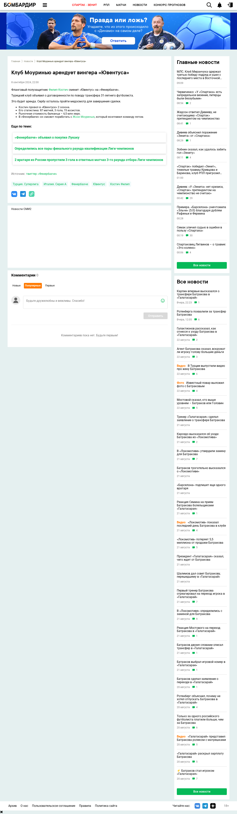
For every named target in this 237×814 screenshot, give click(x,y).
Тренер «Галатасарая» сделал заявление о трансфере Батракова (201, 418)
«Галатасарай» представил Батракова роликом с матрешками (201, 738)
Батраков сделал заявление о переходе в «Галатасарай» (197, 680)
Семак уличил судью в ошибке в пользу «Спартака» (199, 229)
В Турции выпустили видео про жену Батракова (201, 367)
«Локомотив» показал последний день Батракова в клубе (201, 524)
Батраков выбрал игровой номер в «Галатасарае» (201, 663)
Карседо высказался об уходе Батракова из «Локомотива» (197, 435)
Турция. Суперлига (26, 184)
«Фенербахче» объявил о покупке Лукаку (47, 137)
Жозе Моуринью (84, 116)
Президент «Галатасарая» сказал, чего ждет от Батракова (200, 558)
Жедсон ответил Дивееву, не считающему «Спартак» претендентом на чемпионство (198, 115)
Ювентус (99, 184)
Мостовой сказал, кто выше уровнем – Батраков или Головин (200, 401)
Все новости (201, 265)
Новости (28, 61)
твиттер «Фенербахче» (41, 174)
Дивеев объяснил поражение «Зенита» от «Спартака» (197, 134)
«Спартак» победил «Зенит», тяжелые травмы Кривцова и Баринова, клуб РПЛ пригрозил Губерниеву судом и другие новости (202, 170)
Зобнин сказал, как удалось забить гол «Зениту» (201, 151)
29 (191, 198)
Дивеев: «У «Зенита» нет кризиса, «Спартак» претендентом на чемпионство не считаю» (200, 190)
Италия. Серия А (55, 184)
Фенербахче (79, 184)
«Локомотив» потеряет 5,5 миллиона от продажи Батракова (200, 541)
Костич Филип (120, 184)
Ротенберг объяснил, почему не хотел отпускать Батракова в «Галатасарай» (198, 699)
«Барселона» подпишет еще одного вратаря (201, 486)
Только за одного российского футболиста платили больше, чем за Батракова (200, 719)
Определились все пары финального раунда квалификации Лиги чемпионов (74, 148)
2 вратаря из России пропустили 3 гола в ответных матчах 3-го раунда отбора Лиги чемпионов (89, 160)
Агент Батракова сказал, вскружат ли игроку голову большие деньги (201, 350)
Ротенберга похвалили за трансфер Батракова (201, 313)
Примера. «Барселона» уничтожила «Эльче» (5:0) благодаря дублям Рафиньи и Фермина (201, 210)
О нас (24, 805)
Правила (85, 805)
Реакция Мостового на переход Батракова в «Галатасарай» (198, 629)
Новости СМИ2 (21, 209)
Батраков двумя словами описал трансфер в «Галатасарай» (200, 646)
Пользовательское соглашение (53, 805)
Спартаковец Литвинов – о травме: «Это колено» (201, 246)
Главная (15, 61)
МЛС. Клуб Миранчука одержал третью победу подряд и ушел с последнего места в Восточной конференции (199, 75)
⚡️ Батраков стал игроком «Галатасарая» (195, 772)
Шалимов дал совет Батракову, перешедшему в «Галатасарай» (199, 575)
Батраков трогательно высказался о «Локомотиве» (201, 469)
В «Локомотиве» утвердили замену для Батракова (201, 452)
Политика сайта (106, 805)
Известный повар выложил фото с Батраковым (200, 384)
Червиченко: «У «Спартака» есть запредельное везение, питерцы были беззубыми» (199, 95)
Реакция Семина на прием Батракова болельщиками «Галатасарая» (195, 505)
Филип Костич (58, 89)
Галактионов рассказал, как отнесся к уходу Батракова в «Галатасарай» (197, 332)
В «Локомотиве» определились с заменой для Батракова (199, 612)
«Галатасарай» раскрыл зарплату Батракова (200, 755)
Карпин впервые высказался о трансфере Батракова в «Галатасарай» (198, 294)
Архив (12, 805)
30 (191, 235)
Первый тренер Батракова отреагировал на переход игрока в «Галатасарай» (201, 594)
